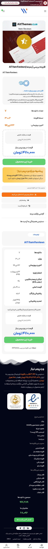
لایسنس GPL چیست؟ (37, 432)
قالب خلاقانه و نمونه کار (36, 485)
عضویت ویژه (40, 429)
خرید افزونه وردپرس (32, 188)
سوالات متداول (37, 539)
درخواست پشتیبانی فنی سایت (11, 3)
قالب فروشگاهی (39, 482)
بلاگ (42, 422)
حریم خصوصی (17, 539)
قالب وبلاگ (40, 475)
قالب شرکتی (40, 478)
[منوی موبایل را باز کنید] (45, 11)
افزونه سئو (40, 466)
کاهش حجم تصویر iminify (35, 425)
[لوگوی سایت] (24, 10)
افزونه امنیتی (39, 448)
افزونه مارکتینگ (39, 459)
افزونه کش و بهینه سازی (36, 455)
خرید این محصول (24, 162)
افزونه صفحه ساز (38, 452)
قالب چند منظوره (38, 489)
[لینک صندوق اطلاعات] (24, 174)
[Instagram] (24, 528)
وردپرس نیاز (42, 188)
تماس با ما (40, 436)
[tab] (36, 234)
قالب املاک (40, 493)
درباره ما (41, 439)
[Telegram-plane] (20, 528)
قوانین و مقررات (27, 539)
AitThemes (15, 348)
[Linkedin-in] (28, 528)
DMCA (8, 539)
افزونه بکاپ (40, 462)
